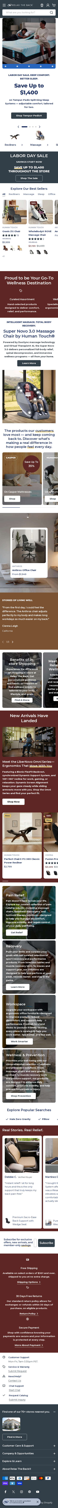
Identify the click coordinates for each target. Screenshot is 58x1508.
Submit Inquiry (17, 1399)
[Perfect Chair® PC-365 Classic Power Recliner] (22, 832)
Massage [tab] (28, 194)
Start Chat (14, 1390)
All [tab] (3, 194)
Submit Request (17, 1371)
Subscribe (46, 1243)
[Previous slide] (18, 127)
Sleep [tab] (41, 194)
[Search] (51, 12)
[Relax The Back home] (20, 5)
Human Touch (10, 227)
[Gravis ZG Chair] (14, 212)
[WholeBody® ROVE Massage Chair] (41, 212)
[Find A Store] (42, 5)
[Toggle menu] (4, 5)
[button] (22, 126)
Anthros (17, 566)
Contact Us (14, 1380)
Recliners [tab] (14, 194)
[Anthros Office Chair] (29, 546)
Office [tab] (51, 194)
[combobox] (29, 12)
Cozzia (49, 855)
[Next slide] (39, 127)
